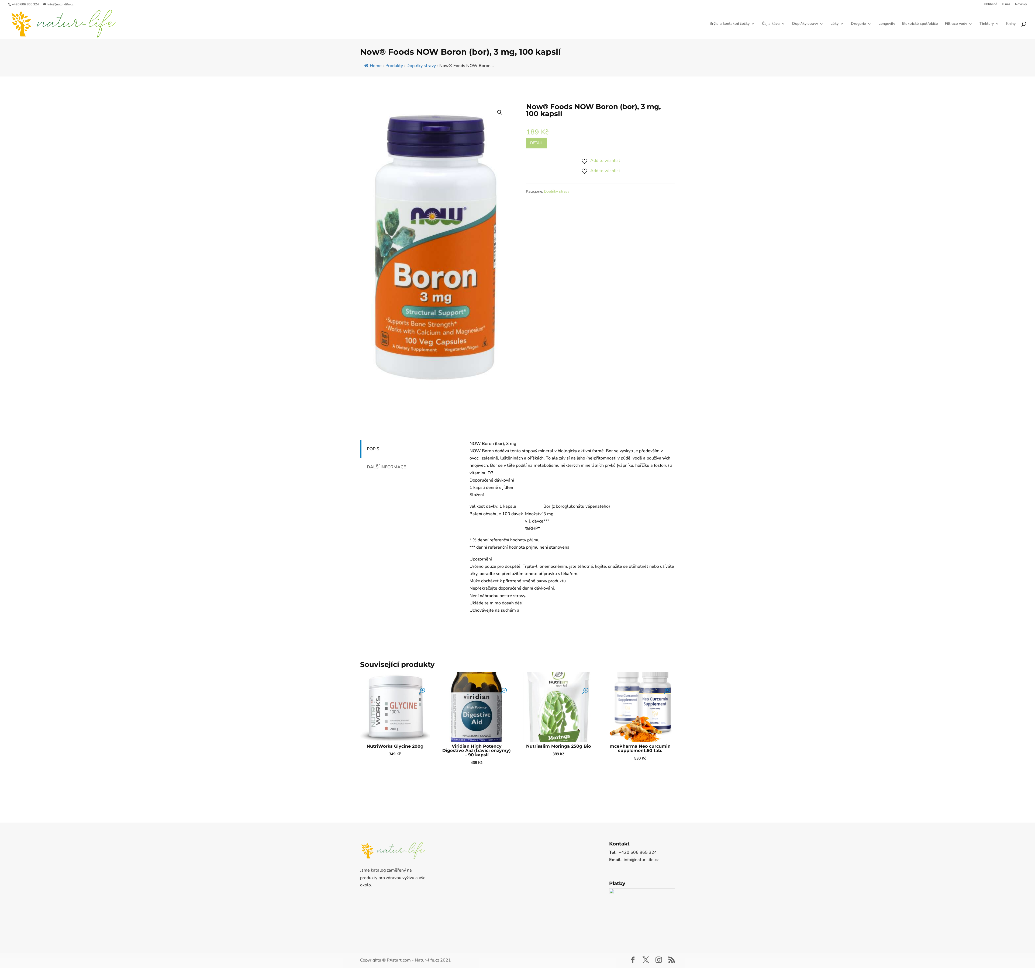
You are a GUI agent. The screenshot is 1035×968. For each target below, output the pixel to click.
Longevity (886, 24)
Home (376, 66)
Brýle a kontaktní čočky (729, 24)
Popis (373, 449)
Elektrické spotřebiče (920, 24)
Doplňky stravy (805, 24)
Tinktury (986, 24)
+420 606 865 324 (25, 4)
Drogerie (858, 24)
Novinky (1021, 4)
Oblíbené (990, 4)
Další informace (386, 467)
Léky (834, 24)
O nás (1006, 4)
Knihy (1011, 24)
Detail (536, 142)
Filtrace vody (956, 24)
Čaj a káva (771, 24)
